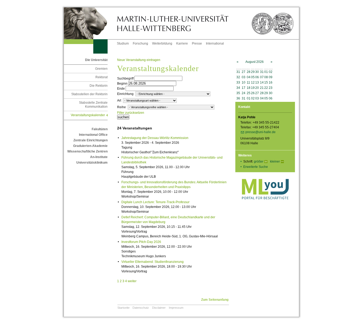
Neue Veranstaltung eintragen (138, 60)
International (215, 43)
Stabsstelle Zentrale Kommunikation (93, 104)
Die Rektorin (99, 86)
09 (270, 77)
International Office (93, 135)
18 (248, 88)
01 (266, 72)
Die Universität (96, 60)
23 (270, 88)
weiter (132, 281)
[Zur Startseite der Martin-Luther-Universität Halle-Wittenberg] (90, 23)
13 (257, 82)
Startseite (123, 307)
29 (253, 72)
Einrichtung (125, 94)
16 (270, 82)
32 (238, 77)
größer (258, 161)
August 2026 (254, 62)
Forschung (140, 43)
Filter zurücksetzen (130, 113)
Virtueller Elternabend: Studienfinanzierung (152, 262)
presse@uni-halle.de (260, 132)
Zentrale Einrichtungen (90, 140)
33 (238, 82)
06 (257, 77)
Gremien (101, 69)
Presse (197, 43)
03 (243, 77)
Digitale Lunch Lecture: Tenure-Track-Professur (155, 202)
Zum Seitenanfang (214, 300)
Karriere (182, 43)
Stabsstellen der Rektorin (89, 94)
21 (262, 88)
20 (257, 88)
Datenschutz (141, 307)
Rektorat (101, 77)
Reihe (121, 107)
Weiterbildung (162, 43)
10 (243, 82)
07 (262, 77)
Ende (121, 88)
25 (248, 93)
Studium (123, 43)
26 (253, 93)
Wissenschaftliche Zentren (87, 151)
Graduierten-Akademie (90, 146)
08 (266, 77)
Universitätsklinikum (92, 162)
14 (262, 82)
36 (238, 98)
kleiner (275, 161)
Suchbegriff (125, 78)
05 (253, 77)
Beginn (122, 83)
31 (238, 72)
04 (248, 77)
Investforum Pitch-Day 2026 (141, 242)
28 (248, 72)
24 (243, 93)
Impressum (176, 307)
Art (119, 100)
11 (248, 82)
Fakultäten (100, 129)
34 (238, 88)
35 (238, 93)
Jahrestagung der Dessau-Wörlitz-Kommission (154, 138)
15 (266, 82)
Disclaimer (159, 307)
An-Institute (99, 157)
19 (253, 88)
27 (243, 72)
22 (266, 88)
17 (243, 88)
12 (253, 82)
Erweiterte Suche (255, 167)
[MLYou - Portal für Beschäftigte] (265, 205)
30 (257, 72)
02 (270, 72)
